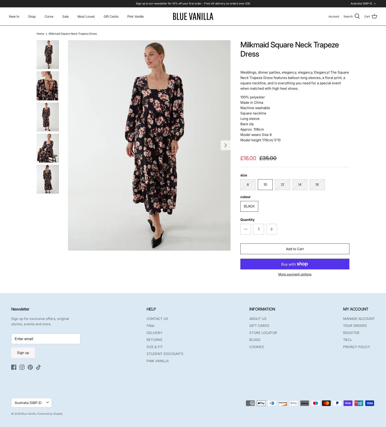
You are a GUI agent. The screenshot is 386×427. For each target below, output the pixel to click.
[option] (149, 145)
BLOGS (254, 340)
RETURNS (154, 340)
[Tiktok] (38, 367)
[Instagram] (22, 367)
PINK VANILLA (158, 361)
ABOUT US (257, 319)
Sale (65, 16)
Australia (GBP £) (361, 3)
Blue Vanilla (28, 413)
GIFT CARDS (259, 325)
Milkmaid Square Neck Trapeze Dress (73, 34)
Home (40, 34)
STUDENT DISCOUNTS (165, 354)
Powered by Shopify (50, 413)
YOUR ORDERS (355, 325)
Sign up (23, 353)
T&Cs (347, 340)
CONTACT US (157, 319)
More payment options (294, 274)
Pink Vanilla (135, 16)
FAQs (151, 325)
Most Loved (86, 16)
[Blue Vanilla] (193, 16)
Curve (49, 16)
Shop (32, 16)
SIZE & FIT (155, 347)
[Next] (226, 145)
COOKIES (256, 347)
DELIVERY (154, 333)
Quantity (247, 220)
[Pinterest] (30, 367)
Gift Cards (111, 16)
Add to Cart (295, 249)
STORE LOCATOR (263, 333)
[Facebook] (13, 367)
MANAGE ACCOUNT (359, 319)
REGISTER (351, 333)
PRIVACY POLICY (356, 347)
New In (14, 16)
